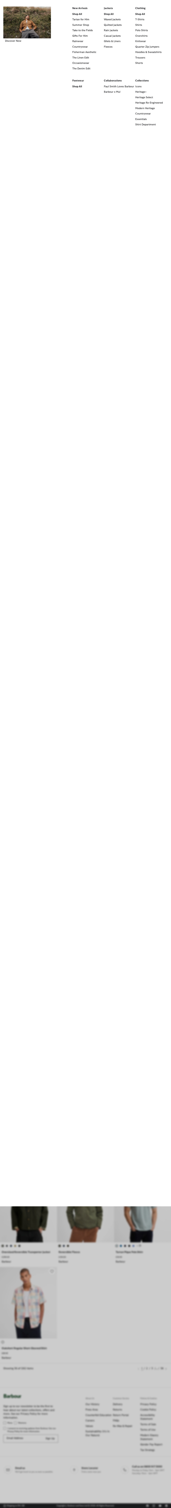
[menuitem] (27, 71)
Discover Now (13, 41)
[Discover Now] (27, 22)
